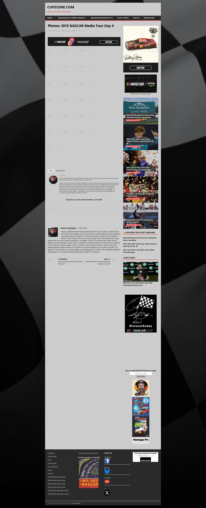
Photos (136, 18)
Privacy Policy (52, 456)
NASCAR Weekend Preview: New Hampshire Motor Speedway (140, 116)
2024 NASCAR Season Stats (56, 480)
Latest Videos (123, 18)
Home (49, 18)
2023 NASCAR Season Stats (56, 484)
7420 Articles (82, 228)
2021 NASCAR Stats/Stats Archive (58, 490)
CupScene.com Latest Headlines (140, 232)
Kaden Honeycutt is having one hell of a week (139, 221)
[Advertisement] (140, 353)
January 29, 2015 (56, 31)
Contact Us (51, 453)
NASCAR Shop (149, 18)
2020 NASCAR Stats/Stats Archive (58, 494)
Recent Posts (60, 171)
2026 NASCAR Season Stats (102, 18)
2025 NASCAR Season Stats (56, 477)
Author (51, 171)
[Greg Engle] (53, 183)
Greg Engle (67, 31)
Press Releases (53, 467)
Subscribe (141, 376)
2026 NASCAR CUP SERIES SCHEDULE (71, 18)
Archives (50, 473)
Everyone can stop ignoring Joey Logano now (140, 195)
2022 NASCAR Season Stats (56, 487)
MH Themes (76, 503)
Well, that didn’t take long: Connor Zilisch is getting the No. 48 (140, 141)
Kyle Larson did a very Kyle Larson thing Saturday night (138, 168)
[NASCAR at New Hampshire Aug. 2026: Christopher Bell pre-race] (140, 272)
